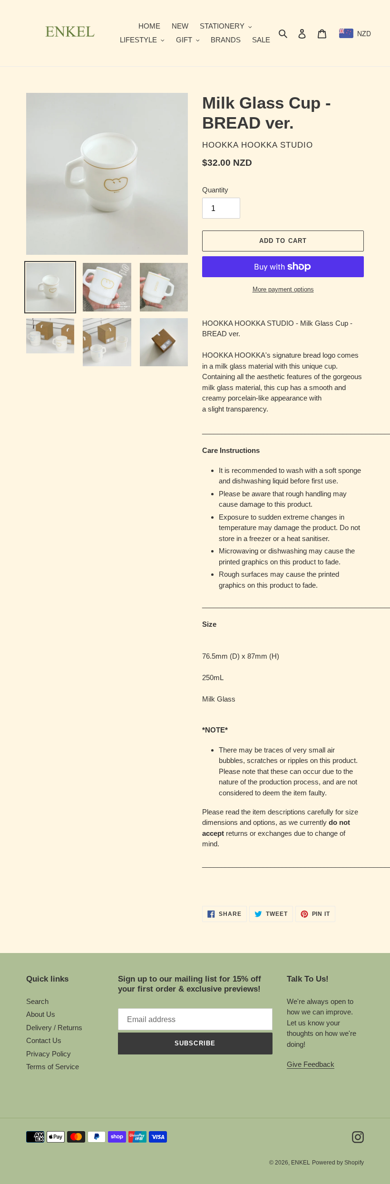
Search (37, 1001)
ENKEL (300, 1162)
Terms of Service (52, 1067)
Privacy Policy (48, 1054)
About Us (40, 1014)
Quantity (215, 190)
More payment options (283, 289)
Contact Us (43, 1040)
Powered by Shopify (338, 1162)
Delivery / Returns (54, 1027)
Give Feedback (310, 1064)
